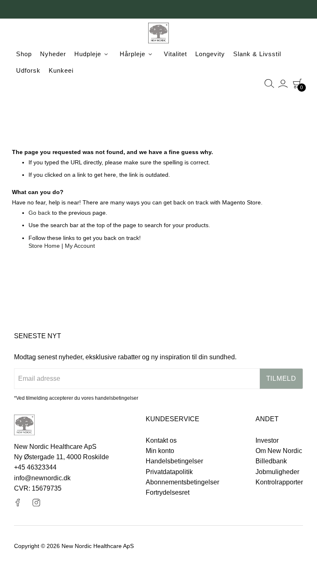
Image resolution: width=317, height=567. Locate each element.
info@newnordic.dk (42, 478)
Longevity (210, 53)
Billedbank (271, 461)
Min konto (160, 450)
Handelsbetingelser (174, 461)
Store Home (44, 245)
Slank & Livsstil (257, 53)
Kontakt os (161, 440)
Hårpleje (132, 53)
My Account (80, 245)
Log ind (283, 83)
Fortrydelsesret (167, 492)
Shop (24, 53)
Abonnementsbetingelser (182, 482)
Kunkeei (61, 70)
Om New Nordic (278, 450)
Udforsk (28, 70)
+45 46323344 (35, 467)
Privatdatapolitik (169, 471)
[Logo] (158, 34)
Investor (267, 440)
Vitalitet (175, 53)
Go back (39, 212)
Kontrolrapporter (279, 482)
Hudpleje (87, 53)
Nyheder (53, 53)
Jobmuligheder (277, 471)
